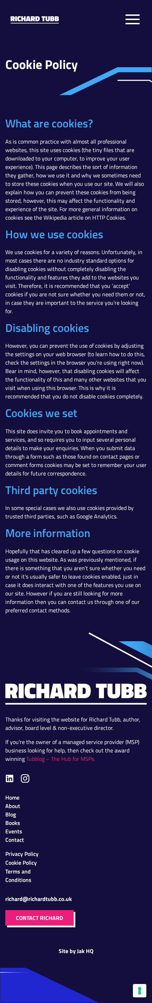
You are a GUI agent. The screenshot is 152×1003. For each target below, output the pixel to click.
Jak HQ (85, 951)
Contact (14, 839)
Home (12, 797)
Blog (10, 814)
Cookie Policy (21, 862)
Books (12, 823)
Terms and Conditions (18, 871)
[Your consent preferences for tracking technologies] (139, 990)
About (12, 806)
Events (13, 831)
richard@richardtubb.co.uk (38, 899)
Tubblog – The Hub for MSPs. (60, 759)
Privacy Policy (22, 854)
